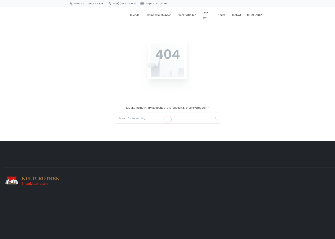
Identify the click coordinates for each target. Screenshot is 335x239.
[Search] (215, 118)
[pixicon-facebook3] (318, 161)
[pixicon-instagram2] (329, 161)
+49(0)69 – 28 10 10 (124, 3)
